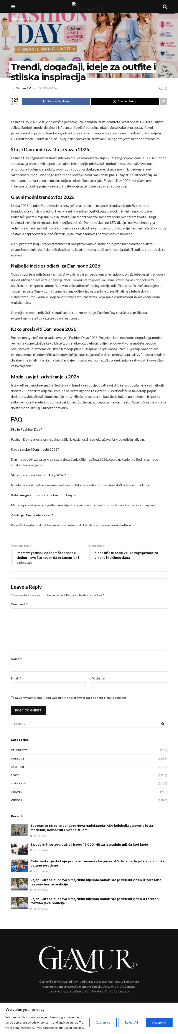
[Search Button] (165, 6)
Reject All (131, 1022)
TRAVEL (16, 791)
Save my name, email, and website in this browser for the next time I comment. (71, 697)
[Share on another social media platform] (163, 101)
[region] (89, 1018)
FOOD (15, 775)
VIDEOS (16, 800)
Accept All (159, 1022)
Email (16, 678)
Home (14, 18)
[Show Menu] (13, 6)
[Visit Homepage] (88, 6)
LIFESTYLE (18, 783)
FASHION (26, 18)
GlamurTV (23, 88)
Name (16, 659)
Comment (19, 604)
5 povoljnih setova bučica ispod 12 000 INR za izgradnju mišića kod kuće (89, 845)
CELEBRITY (19, 750)
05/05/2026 (48, 88)
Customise (103, 1022)
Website (98, 678)
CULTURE (18, 758)
